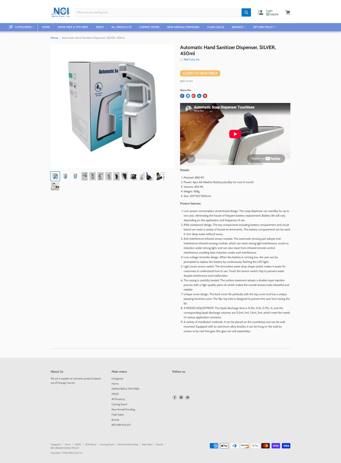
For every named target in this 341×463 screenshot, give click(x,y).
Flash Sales (215, 27)
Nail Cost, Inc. (192, 59)
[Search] (246, 12)
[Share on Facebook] (182, 96)
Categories (23, 27)
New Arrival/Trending (183, 27)
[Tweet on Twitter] (188, 96)
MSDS (100, 27)
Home (46, 27)
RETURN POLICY (264, 27)
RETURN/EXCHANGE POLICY (65, 447)
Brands (238, 27)
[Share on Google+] (193, 96)
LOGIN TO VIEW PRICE (200, 73)
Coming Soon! (149, 27)
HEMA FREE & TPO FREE (73, 27)
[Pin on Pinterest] (205, 96)
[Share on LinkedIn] (199, 96)
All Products (121, 27)
